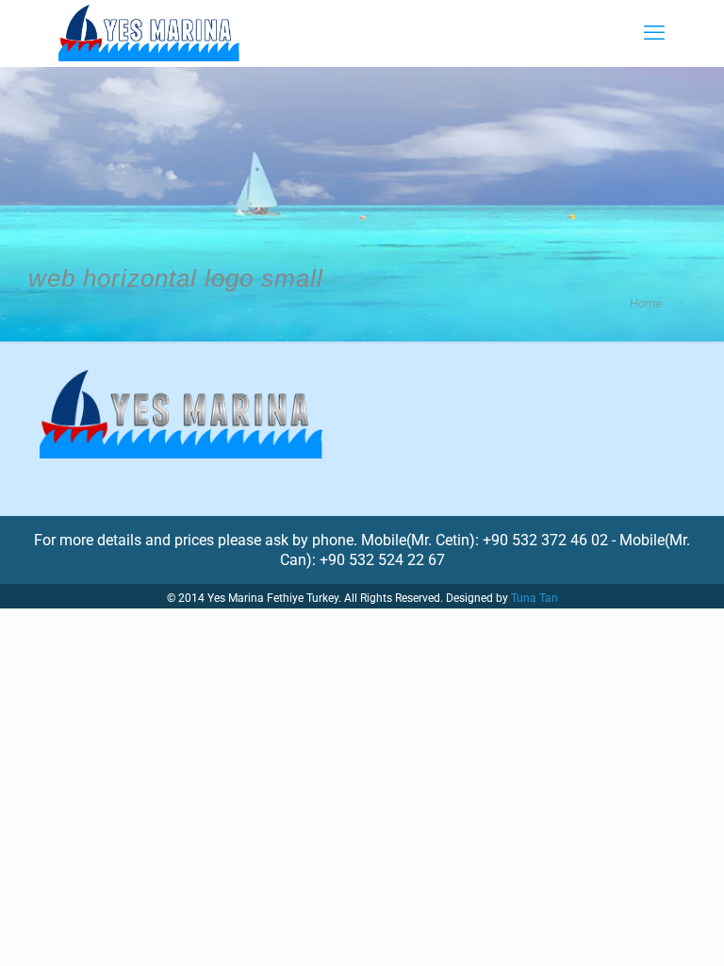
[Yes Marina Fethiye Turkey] (148, 33)
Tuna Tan (534, 598)
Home (646, 303)
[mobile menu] (654, 33)
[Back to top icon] (633, 927)
